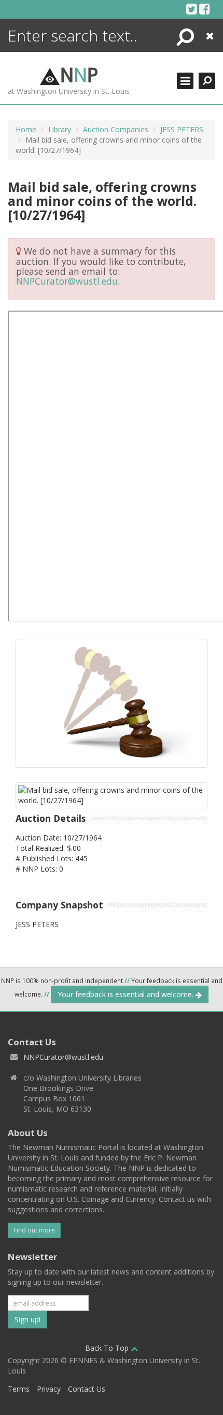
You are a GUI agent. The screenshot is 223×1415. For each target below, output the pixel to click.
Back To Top (108, 1348)
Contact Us (86, 1389)
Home (26, 129)
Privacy (49, 1389)
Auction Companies (115, 129)
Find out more (34, 1230)
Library (59, 129)
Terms (19, 1389)
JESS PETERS (181, 129)
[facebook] (204, 9)
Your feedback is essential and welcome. (127, 994)
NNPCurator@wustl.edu (67, 281)
